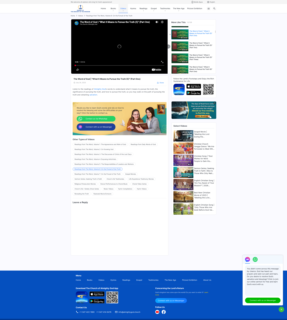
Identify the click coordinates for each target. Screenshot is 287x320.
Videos (123, 8)
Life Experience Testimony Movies (141, 179)
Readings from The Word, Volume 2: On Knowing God (94, 149)
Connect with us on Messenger (171, 300)
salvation (93, 95)
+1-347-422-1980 (87, 312)
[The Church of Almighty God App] (179, 89)
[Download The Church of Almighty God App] (82, 297)
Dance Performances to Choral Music (114, 184)
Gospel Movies (130, 174)
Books (113, 8)
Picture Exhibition (194, 8)
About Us (207, 280)
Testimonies (165, 8)
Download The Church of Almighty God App (97, 288)
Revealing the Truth (82, 194)
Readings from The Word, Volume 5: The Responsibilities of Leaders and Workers (104, 164)
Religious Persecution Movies (85, 184)
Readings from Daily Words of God (143, 144)
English (212, 2)
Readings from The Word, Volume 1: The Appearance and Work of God (100, 144)
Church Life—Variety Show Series (87, 189)
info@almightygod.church (129, 312)
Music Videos (108, 189)
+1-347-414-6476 (103, 312)
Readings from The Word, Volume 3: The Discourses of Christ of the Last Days (103, 154)
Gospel (154, 8)
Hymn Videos (142, 189)
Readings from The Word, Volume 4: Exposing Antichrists (95, 159)
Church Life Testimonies (115, 179)
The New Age (178, 8)
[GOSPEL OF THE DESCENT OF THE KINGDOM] (80, 8)
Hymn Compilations (125, 189)
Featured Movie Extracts (102, 194)
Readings (143, 8)
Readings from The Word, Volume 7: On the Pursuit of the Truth (98, 174)
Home (103, 8)
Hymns (133, 8)
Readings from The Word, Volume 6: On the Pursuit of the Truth (109, 16)
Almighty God (100, 89)
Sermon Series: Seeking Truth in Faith (88, 179)
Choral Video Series (139, 184)
